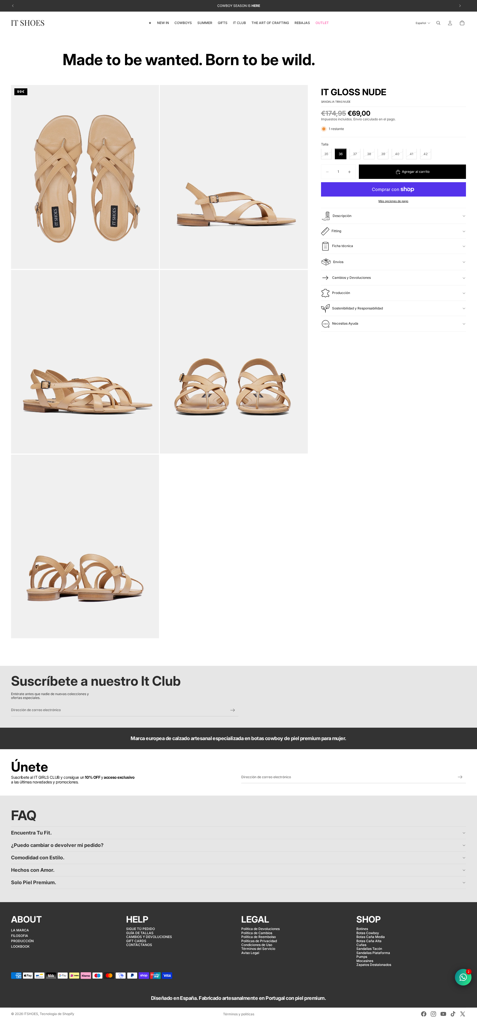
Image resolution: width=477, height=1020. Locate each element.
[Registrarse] (233, 710)
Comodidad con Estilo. (38, 857)
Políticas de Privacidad (259, 941)
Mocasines (364, 960)
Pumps (361, 957)
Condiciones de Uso (256, 945)
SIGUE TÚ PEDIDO (140, 929)
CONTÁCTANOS (139, 945)
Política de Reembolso (258, 937)
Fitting (336, 231)
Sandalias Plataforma (373, 953)
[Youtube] (443, 1014)
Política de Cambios (256, 933)
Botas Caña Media (370, 937)
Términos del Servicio (258, 949)
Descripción (342, 216)
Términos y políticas (238, 1014)
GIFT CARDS (136, 941)
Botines (362, 929)
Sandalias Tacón (369, 949)
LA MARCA (20, 930)
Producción (341, 293)
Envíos (338, 262)
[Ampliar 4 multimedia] (234, 362)
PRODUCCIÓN (22, 941)
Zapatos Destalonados (373, 965)
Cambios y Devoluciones (351, 277)
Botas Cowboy (367, 933)
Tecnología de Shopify (57, 1014)
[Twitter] (462, 1014)
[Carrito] (462, 23)
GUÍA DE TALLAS (139, 933)
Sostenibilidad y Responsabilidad (357, 308)
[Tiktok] (453, 1014)
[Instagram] (433, 1014)
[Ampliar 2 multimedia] (234, 177)
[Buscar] (438, 23)
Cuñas (361, 945)
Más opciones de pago (393, 201)
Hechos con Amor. (33, 870)
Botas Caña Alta (368, 941)
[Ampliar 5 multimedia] (85, 546)
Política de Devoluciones (260, 929)
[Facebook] (423, 1014)
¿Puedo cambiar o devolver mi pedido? (57, 845)
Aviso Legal (250, 953)
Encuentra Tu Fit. (31, 833)
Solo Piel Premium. (33, 882)
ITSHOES (31, 1014)
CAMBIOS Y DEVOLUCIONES (149, 937)
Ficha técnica (342, 246)
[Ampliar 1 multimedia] (85, 177)
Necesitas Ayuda (345, 324)
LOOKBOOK (20, 946)
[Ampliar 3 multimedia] (85, 362)
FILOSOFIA (19, 936)
